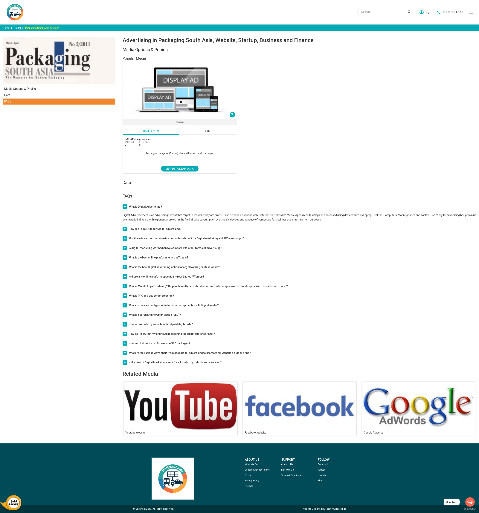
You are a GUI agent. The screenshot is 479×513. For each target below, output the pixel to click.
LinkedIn (322, 475)
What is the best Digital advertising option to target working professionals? (174, 267)
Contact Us (287, 464)
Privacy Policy (252, 480)
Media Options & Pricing (20, 89)
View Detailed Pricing (180, 168)
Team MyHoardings (336, 508)
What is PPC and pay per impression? (151, 295)
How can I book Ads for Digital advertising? (155, 228)
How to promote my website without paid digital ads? (161, 324)
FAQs (7, 101)
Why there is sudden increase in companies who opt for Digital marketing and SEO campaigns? (187, 238)
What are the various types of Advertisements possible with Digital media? (174, 305)
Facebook (323, 464)
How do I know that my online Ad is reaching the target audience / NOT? (172, 333)
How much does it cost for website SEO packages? (159, 343)
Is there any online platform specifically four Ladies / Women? (166, 276)
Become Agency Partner (257, 469)
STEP (208, 130)
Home (6, 28)
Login (428, 12)
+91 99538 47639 (453, 12)
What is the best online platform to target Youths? (158, 257)
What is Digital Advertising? (145, 206)
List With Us (287, 469)
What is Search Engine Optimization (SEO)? (155, 314)
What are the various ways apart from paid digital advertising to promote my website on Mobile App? (190, 352)
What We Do (251, 464)
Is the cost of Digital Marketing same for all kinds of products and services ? (175, 362)
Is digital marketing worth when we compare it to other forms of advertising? (175, 247)
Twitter (321, 469)
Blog (320, 480)
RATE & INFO (151, 130)
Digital (17, 28)
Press (248, 475)
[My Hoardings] (15, 22)
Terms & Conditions (291, 475)
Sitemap (249, 486)
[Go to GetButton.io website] (470, 509)
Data (7, 95)
